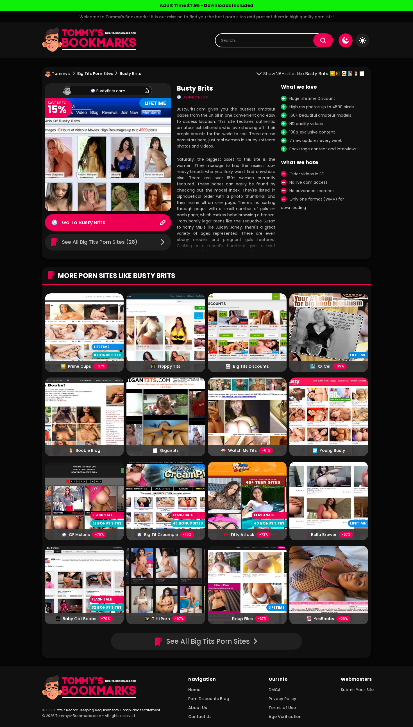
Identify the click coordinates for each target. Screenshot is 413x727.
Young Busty (332, 450)
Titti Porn (161, 619)
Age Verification (285, 716)
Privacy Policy (282, 698)
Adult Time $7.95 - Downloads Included (206, 5)
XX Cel (323, 366)
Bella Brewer (324, 534)
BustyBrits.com (110, 91)
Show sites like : (296, 73)
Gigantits (169, 450)
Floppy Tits (169, 366)
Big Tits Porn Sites (95, 73)
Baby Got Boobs (79, 619)
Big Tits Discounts (251, 366)
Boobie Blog (88, 450)
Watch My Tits (242, 450)
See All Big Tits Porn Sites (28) (99, 241)
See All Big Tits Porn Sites (208, 641)
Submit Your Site (357, 690)
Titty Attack (242, 534)
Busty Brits (92, 222)
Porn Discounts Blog (208, 698)
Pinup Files (242, 619)
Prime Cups (79, 366)
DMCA (275, 690)
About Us (197, 707)
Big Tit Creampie (161, 534)
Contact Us (200, 716)
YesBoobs (324, 619)
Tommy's (61, 73)
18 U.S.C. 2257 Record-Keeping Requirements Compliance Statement (101, 710)
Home (194, 690)
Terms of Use (282, 707)
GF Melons (79, 534)
